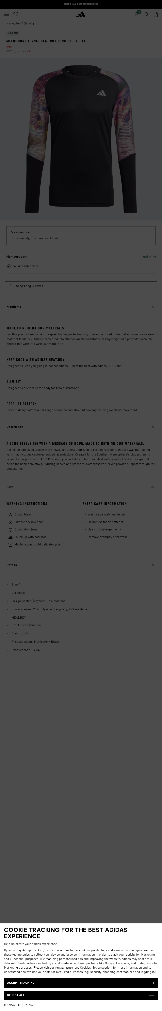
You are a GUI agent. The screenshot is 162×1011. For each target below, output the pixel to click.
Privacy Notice (64, 967)
